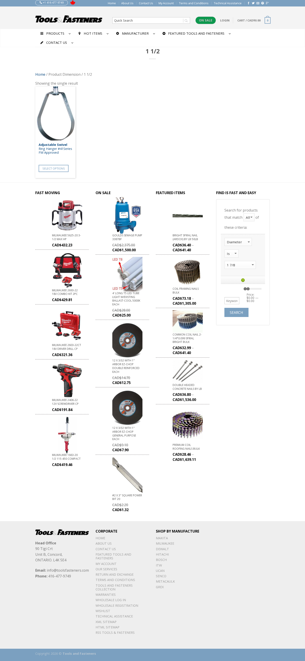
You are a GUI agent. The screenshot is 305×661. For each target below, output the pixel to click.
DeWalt (162, 549)
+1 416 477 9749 (53, 2)
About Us (127, 3)
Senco (161, 576)
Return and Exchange (115, 574)
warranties (106, 594)
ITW (159, 565)
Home (112, 3)
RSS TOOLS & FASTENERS (115, 632)
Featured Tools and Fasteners (113, 556)
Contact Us (146, 3)
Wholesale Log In (111, 600)
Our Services (106, 569)
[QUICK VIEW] (55, 113)
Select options (53, 168)
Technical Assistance (228, 3)
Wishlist (103, 611)
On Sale (205, 20)
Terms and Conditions (194, 3)
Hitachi (162, 554)
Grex (160, 587)
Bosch (161, 560)
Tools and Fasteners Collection (114, 587)
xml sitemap (106, 622)
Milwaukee (165, 543)
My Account (166, 3)
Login (225, 20)
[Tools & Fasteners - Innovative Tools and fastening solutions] (68, 18)
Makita (162, 538)
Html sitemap (107, 627)
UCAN (160, 571)
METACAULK (165, 581)
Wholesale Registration (117, 605)
